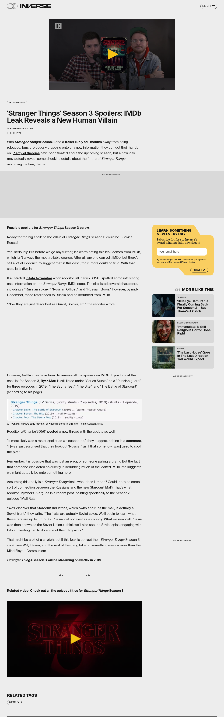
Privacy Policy (188, 262)
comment (133, 441)
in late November (39, 278)
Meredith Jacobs (23, 128)
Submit (197, 270)
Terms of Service (168, 262)
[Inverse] (35, 6)
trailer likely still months (83, 142)
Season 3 (35, 142)
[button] (112, 54)
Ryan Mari (48, 381)
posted (52, 431)
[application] (112, 54)
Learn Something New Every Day (174, 231)
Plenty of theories (26, 153)
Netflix (14, 702)
